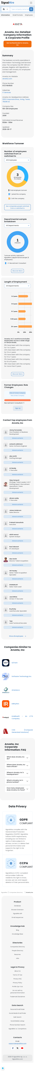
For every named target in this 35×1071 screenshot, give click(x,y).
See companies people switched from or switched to (17, 207)
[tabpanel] (17, 401)
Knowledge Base (17, 934)
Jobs (17, 958)
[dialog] (2, 1068)
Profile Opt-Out (17, 987)
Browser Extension (17, 910)
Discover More (17, 271)
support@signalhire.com (17, 1043)
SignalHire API (17, 913)
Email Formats (18, 15)
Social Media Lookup (17, 1021)
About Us (17, 971)
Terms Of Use (17, 975)
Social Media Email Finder (17, 1013)
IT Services (6, 92)
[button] (20, 430)
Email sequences (17, 917)
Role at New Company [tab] (17, 395)
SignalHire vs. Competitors (17, 1029)
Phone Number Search (17, 1025)
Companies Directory (17, 947)
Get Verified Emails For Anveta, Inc (17, 44)
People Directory (17, 951)
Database (17, 906)
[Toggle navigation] (31, 3)
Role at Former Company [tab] (17, 393)
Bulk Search (17, 1017)
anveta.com (7, 79)
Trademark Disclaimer (17, 997)
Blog (17, 930)
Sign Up (18, 408)
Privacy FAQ (17, 979)
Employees (29, 15)
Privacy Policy (17, 983)
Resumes (17, 954)
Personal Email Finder (17, 1009)
